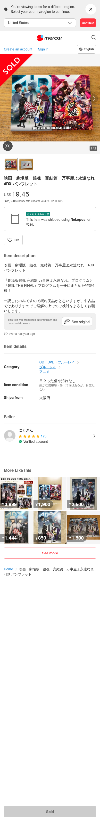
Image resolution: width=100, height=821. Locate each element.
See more (50, 553)
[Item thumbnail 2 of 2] (26, 164)
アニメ (44, 371)
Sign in (43, 49)
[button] (93, 37)
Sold (50, 811)
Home (8, 568)
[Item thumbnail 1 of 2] (10, 164)
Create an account (18, 49)
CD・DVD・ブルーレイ (57, 362)
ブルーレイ (47, 366)
